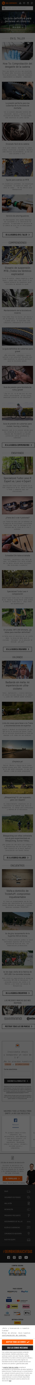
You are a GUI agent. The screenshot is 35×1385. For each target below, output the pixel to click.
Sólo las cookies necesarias (17, 1347)
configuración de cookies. (14, 1335)
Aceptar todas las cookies (16, 1342)
